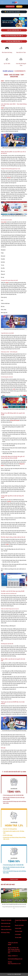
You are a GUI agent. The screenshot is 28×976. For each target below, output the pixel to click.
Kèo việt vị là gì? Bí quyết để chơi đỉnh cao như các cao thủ (14, 904)
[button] (2, 2)
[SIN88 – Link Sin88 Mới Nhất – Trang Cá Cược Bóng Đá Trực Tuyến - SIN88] (15, 2)
